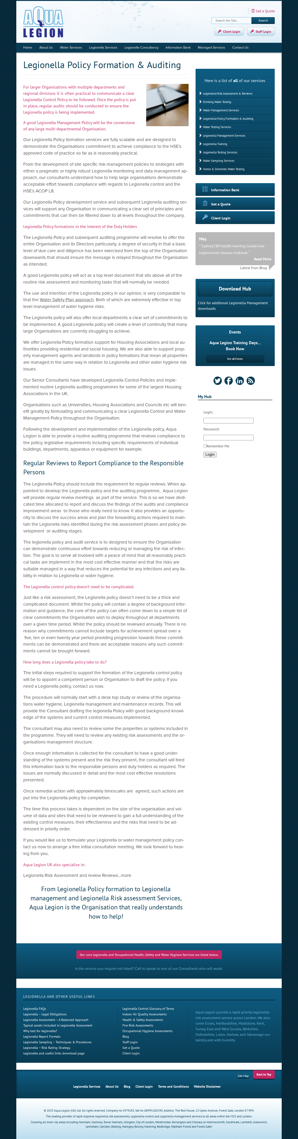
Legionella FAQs (34, 1008)
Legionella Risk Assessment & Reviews (227, 94)
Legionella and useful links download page (54, 1053)
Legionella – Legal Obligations (45, 1014)
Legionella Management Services (224, 136)
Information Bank (178, 48)
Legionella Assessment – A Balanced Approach (55, 1019)
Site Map (243, 1076)
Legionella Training (215, 144)
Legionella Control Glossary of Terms (148, 1008)
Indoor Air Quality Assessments (144, 1014)
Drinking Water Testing (217, 102)
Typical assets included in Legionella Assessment (57, 1025)
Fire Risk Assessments (137, 1025)
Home (27, 48)
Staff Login (263, 31)
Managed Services (211, 48)
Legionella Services (103, 48)
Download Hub (235, 288)
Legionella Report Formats (42, 1036)
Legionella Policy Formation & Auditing (228, 119)
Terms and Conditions (173, 1086)
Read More (262, 259)
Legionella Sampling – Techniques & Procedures (57, 1042)
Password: (211, 429)
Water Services (71, 48)
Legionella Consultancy (142, 48)
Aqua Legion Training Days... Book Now (235, 345)
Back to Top (264, 1074)
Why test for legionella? (40, 1031)
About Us (46, 48)
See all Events (235, 358)
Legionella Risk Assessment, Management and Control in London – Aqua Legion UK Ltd (43, 22)
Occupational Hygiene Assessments (147, 1031)
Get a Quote (265, 11)
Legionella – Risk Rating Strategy (46, 1047)
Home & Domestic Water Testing (223, 169)
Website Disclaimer (207, 1086)
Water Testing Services (217, 127)
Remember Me (218, 446)
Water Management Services (221, 110)
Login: (208, 412)
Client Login (231, 31)
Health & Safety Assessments (142, 1019)
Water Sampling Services (218, 161)
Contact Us (240, 48)
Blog (125, 1036)
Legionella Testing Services (220, 152)
